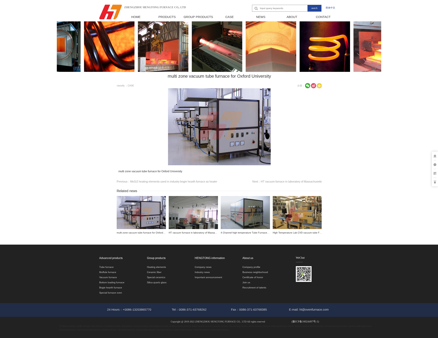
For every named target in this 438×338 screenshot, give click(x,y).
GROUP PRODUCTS (198, 17)
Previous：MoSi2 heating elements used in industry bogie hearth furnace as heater (167, 181)
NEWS (260, 17)
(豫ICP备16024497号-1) (305, 321)
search (314, 8)
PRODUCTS (167, 17)
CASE (229, 17)
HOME (135, 17)
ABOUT (292, 17)
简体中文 (330, 7)
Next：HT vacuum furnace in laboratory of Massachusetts (287, 181)
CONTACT (323, 17)
